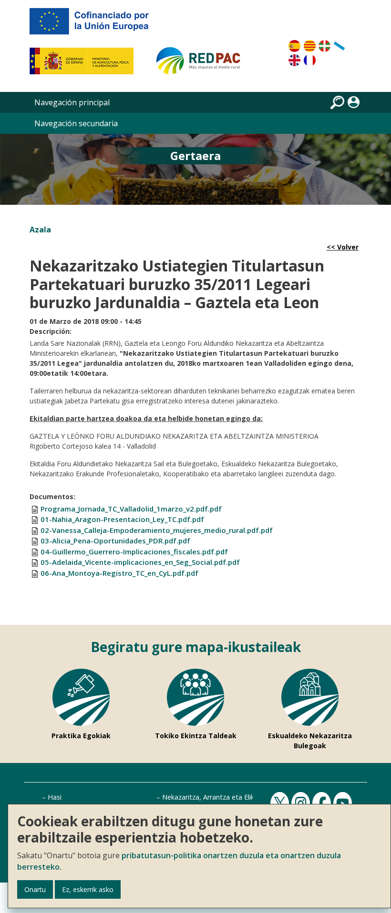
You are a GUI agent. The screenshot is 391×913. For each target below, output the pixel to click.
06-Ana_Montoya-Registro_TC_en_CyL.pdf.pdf (119, 573)
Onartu (35, 889)
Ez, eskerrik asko (87, 889)
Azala (40, 229)
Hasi (55, 797)
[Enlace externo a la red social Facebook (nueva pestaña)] (322, 803)
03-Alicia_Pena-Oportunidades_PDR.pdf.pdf (115, 540)
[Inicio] (202, 65)
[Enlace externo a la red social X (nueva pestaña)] (280, 803)
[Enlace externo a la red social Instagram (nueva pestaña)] (301, 803)
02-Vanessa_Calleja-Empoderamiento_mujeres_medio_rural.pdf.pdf (157, 530)
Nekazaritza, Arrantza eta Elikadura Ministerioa (235, 797)
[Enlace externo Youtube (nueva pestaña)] (343, 803)
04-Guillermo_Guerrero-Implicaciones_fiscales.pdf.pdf (134, 551)
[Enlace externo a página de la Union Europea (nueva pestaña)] (96, 25)
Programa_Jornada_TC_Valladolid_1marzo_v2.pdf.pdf (131, 508)
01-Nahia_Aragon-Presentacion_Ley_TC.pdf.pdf (122, 519)
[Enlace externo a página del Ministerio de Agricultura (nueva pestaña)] (85, 65)
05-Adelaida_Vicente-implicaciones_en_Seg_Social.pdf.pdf (140, 562)
